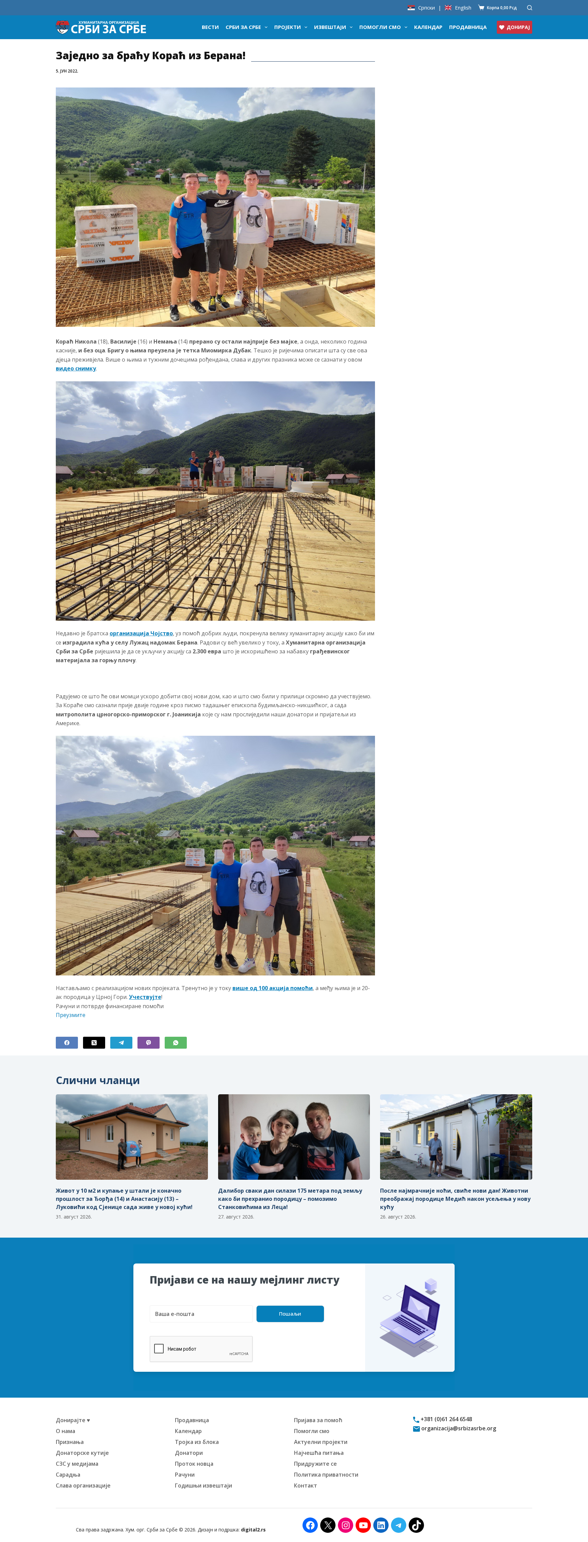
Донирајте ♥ (73, 1420)
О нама (65, 1431)
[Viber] (148, 1043)
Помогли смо (380, 26)
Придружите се (315, 1463)
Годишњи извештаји (203, 1485)
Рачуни (185, 1474)
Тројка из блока (197, 1442)
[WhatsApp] (176, 1043)
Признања (70, 1442)
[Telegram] (121, 1043)
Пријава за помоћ (318, 1420)
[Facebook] (67, 1043)
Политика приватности (326, 1474)
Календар (428, 26)
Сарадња (68, 1474)
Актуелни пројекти (320, 1442)
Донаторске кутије (82, 1453)
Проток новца (194, 1463)
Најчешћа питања (319, 1453)
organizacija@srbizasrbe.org (458, 1428)
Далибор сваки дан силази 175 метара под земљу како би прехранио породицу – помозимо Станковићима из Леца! (290, 1199)
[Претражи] (529, 7)
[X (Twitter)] (94, 1043)
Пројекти (287, 26)
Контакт (305, 1485)
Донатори (189, 1453)
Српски (426, 7)
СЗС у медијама (77, 1463)
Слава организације (83, 1485)
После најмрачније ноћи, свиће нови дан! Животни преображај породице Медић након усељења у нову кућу (455, 1199)
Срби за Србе (243, 26)
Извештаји (330, 26)
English (463, 7)
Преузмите (70, 1015)
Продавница (468, 26)
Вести (210, 26)
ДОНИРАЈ (518, 27)
